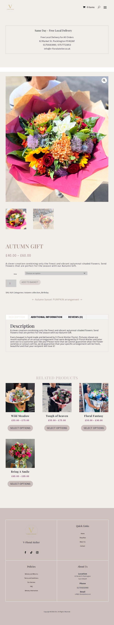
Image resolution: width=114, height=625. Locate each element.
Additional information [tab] (46, 317)
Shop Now (83, 538)
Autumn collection (32, 292)
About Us (83, 542)
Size (15, 274)
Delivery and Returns (31, 574)
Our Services (31, 582)
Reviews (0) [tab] (75, 317)
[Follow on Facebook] (25, 552)
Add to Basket (30, 282)
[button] (104, 80)
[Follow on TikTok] (31, 552)
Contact (82, 546)
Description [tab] (17, 317)
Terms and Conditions (31, 578)
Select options (20, 428)
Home (82, 533)
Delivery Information (31, 591)
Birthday (45, 292)
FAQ (31, 586)
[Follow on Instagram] (37, 552)
